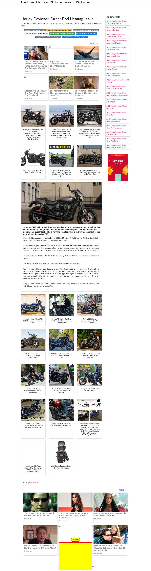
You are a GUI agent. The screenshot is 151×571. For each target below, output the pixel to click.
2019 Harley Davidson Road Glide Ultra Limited (116, 139)
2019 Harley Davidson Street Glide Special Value (116, 120)
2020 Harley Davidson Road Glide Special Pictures (116, 87)
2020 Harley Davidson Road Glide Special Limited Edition (116, 146)
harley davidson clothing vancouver (62, 33)
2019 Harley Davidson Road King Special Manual (116, 22)
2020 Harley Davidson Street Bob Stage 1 (116, 100)
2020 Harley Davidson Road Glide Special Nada (116, 74)
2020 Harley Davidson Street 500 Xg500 (116, 107)
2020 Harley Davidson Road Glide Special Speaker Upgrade (117, 94)
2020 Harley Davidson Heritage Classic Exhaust (117, 68)
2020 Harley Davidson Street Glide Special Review (116, 42)
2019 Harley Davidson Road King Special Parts (116, 48)
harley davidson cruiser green (35, 30)
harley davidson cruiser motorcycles (48, 37)
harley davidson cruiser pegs (86, 33)
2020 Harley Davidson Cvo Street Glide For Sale (115, 35)
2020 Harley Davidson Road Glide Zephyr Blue (116, 28)
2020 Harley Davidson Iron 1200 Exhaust (117, 81)
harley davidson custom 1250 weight (85, 30)
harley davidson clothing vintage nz (75, 37)
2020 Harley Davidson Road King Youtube (116, 133)
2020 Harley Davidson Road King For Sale (116, 61)
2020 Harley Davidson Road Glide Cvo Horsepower (116, 126)
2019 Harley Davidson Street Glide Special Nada (116, 55)
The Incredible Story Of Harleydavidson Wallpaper (55, 2)
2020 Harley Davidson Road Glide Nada (116, 113)
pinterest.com (33, 483)
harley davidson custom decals (37, 33)
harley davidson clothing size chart (59, 30)
